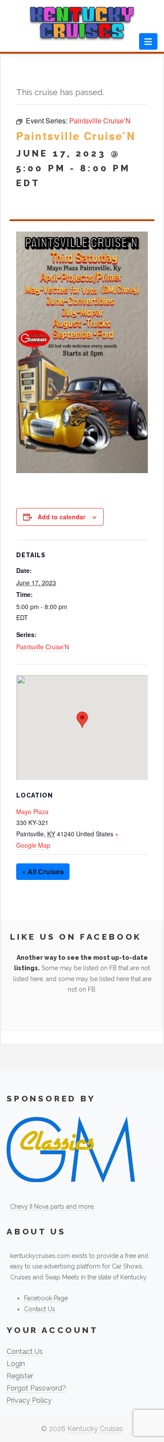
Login (16, 1364)
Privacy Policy (29, 1400)
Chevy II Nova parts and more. (52, 1206)
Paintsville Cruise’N (42, 646)
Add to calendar (61, 516)
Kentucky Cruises (95, 1429)
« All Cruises (43, 871)
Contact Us (39, 1309)
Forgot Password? (36, 1388)
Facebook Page (46, 1298)
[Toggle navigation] (148, 41)
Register (20, 1376)
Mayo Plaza (32, 811)
